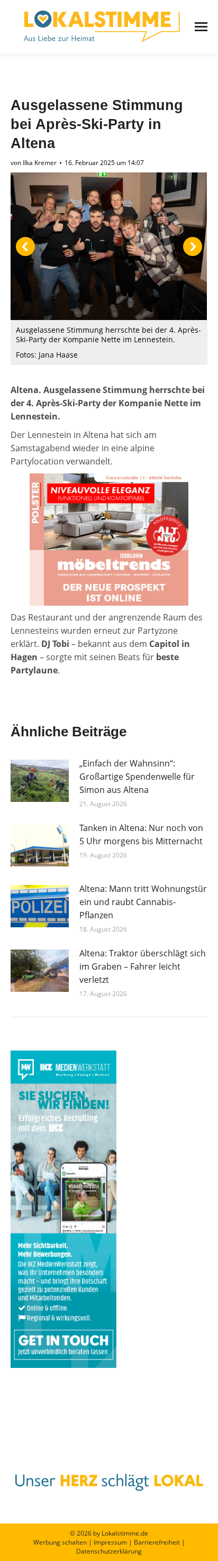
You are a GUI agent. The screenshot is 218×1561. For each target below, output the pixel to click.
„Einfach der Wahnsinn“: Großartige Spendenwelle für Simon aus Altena (137, 776)
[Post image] (40, 781)
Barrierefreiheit (157, 1542)
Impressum (110, 1542)
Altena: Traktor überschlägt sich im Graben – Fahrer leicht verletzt (142, 966)
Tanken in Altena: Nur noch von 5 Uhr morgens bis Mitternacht (141, 834)
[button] (25, 246)
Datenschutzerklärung (109, 1551)
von (34, 162)
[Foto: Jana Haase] (108, 246)
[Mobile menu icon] (201, 27)
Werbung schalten (60, 1542)
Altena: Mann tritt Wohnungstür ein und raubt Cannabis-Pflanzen (143, 902)
